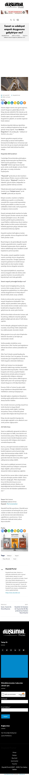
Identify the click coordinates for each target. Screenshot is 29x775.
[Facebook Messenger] (21, 102)
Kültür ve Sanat (6, 97)
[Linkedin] (12, 102)
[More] (24, 102)
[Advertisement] (14, 56)
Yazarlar (14, 764)
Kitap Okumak (6, 559)
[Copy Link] (15, 102)
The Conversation (12, 504)
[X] (5, 102)
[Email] (18, 102)
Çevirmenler (14, 761)
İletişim (14, 755)
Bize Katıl (14, 758)
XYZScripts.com (22, 774)
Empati (17, 555)
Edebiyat (9, 555)
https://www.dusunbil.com (13, 592)
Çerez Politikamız (6, 735)
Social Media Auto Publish (9, 774)
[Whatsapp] (8, 102)
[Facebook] (2, 102)
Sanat (14, 559)
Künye (14, 752)
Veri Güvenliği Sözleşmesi (8, 733)
